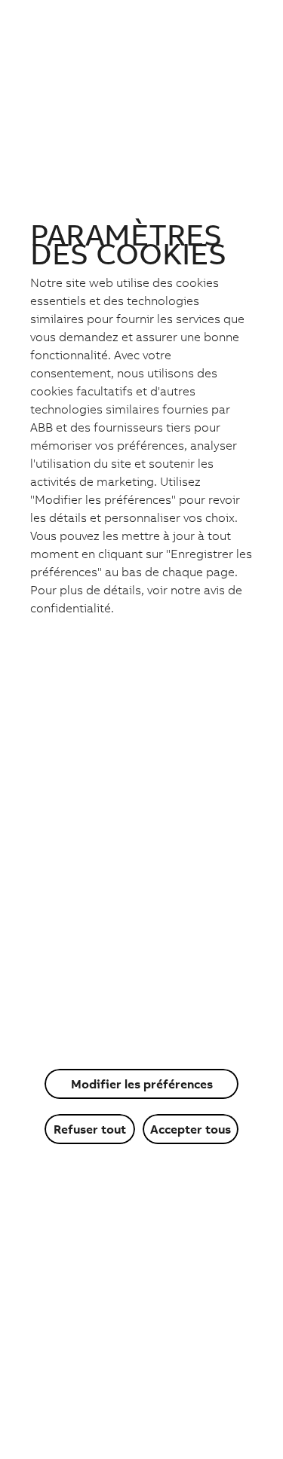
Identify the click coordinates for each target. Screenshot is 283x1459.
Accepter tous (190, 1129)
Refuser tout (90, 1129)
